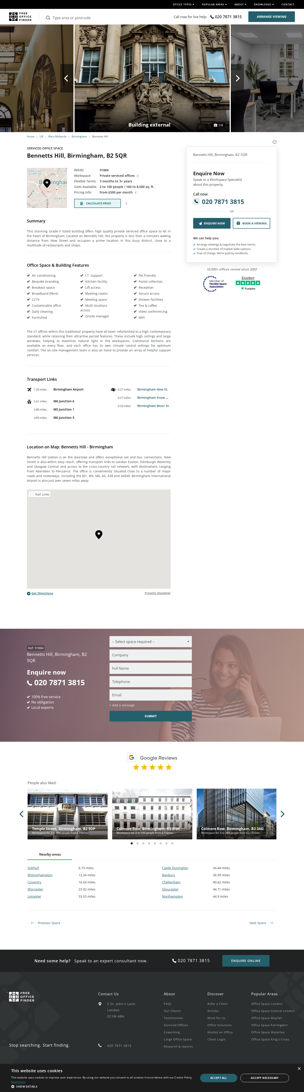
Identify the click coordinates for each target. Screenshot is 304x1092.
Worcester (35, 889)
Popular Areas (264, 993)
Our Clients (172, 1011)
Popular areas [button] (213, 4)
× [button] (299, 1068)
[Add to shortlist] (274, 142)
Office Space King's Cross (270, 1039)
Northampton (172, 896)
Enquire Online (246, 961)
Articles (213, 1011)
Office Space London (267, 1004)
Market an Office (220, 1032)
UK (41, 136)
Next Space (258, 923)
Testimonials (173, 1018)
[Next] (237, 78)
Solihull (33, 868)
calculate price (98, 203)
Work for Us (216, 1018)
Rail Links (42, 494)
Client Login (216, 1039)
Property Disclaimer (158, 593)
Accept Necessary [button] (264, 1078)
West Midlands (57, 136)
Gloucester (170, 889)
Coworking (172, 1032)
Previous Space (48, 923)
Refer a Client (217, 1004)
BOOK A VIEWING (254, 223)
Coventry (34, 882)
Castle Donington (175, 868)
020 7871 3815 (228, 16)
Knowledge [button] (262, 4)
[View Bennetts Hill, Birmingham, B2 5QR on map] (47, 189)
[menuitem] (185, 1003)
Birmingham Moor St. (153, 406)
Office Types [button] (182, 4)
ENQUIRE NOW (214, 223)
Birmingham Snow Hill (154, 397)
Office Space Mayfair (266, 1018)
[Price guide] (136, 192)
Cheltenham (171, 882)
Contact (288, 4)
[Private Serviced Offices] (138, 176)
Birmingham (79, 136)
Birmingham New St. (152, 389)
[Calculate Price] (126, 203)
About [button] (239, 4)
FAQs (168, 1004)
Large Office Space (178, 1039)
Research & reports (178, 1046)
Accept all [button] (218, 1078)
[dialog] (152, 1078)
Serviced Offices (176, 1025)
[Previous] (66, 78)
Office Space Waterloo (268, 1032)
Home (30, 136)
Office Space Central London (273, 1011)
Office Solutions (219, 1025)
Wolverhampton (40, 875)
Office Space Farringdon (269, 1025)
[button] (102, 1086)
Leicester (34, 896)
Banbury (168, 875)
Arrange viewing (271, 16)
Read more (18, 1082)
